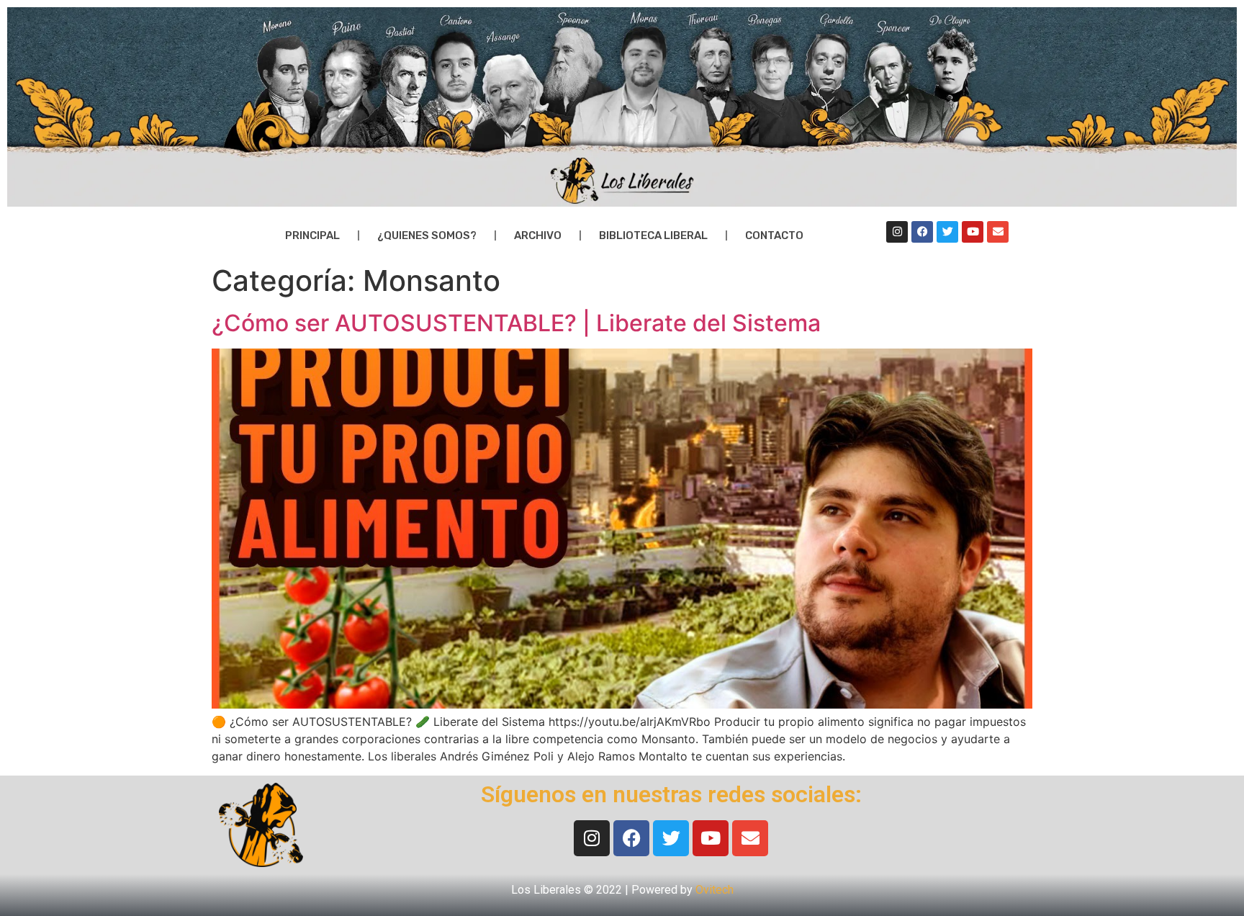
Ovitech (714, 890)
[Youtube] (972, 232)
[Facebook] (922, 232)
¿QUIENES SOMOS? (427, 235)
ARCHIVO (538, 235)
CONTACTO (774, 235)
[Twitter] (947, 232)
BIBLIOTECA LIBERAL (653, 235)
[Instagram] (897, 232)
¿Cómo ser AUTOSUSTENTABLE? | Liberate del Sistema (516, 323)
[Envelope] (998, 232)
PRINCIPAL (312, 235)
